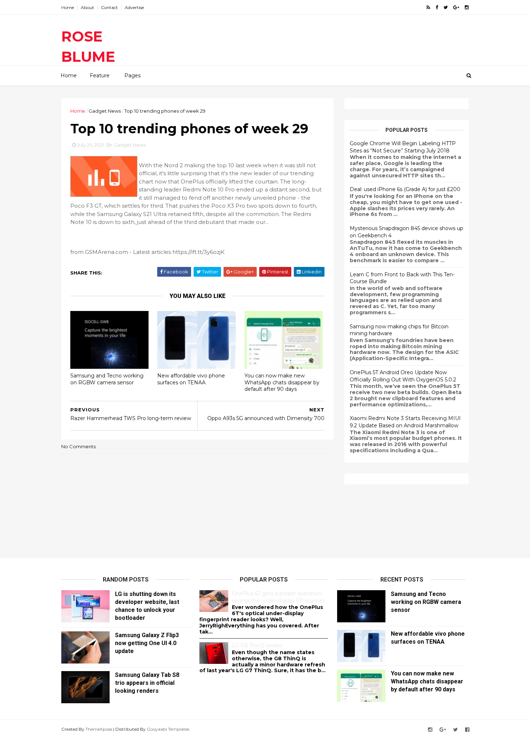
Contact (109, 7)
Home (67, 7)
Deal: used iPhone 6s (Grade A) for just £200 (405, 189)
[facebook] (437, 7)
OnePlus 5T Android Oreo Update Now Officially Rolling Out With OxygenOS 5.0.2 (403, 376)
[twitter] (445, 7)
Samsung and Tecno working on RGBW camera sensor (106, 379)
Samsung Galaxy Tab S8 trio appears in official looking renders (147, 682)
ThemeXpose (98, 729)
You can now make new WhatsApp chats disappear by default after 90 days (281, 382)
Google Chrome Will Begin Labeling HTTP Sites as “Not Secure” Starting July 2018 (403, 147)
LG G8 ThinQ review (257, 645)
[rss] (428, 7)
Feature (100, 75)
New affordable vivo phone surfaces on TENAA (191, 379)
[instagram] (467, 7)
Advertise (134, 7)
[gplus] (456, 7)
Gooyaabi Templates (168, 729)
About (87, 7)
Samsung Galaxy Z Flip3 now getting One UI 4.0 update (147, 643)
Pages (132, 75)
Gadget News (105, 111)
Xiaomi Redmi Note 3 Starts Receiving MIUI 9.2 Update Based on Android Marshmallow (405, 422)
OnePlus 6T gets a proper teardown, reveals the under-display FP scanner (278, 597)
